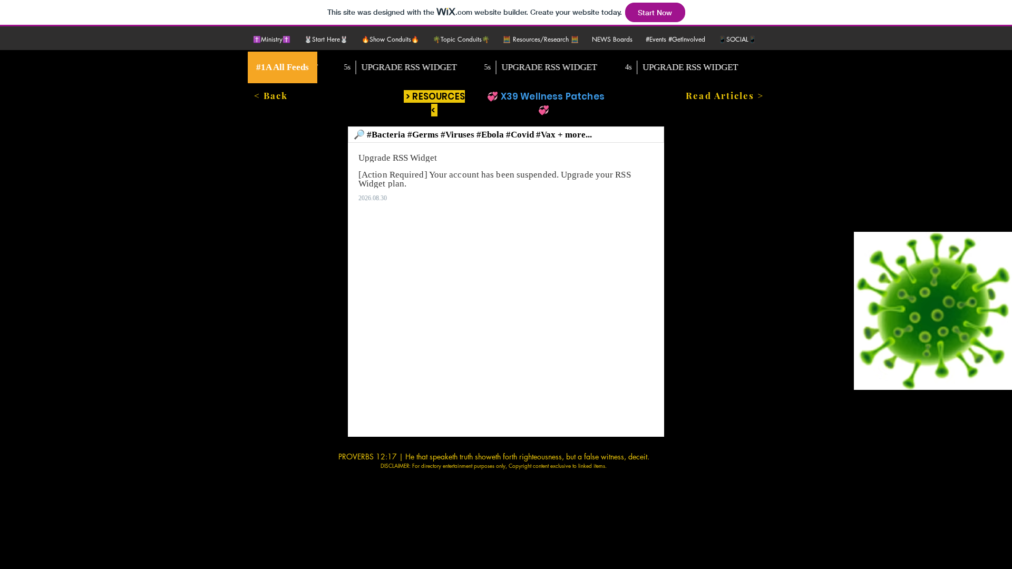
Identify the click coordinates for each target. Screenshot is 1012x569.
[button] (327, 39)
